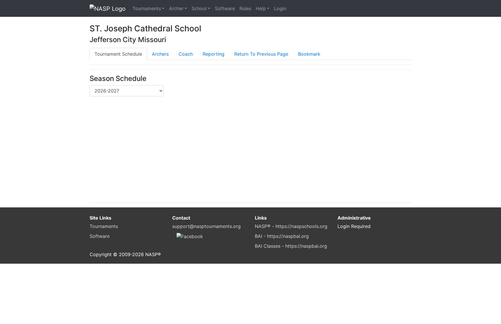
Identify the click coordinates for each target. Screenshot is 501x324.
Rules (245, 8)
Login (280, 8)
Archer (176, 8)
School (199, 8)
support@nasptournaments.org (206, 226)
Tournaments (146, 8)
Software (225, 8)
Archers (160, 54)
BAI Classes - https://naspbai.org (291, 246)
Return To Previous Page (261, 54)
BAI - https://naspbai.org (282, 236)
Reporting (213, 54)
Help (261, 8)
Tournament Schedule (118, 54)
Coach (186, 54)
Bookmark (309, 54)
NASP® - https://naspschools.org (291, 226)
